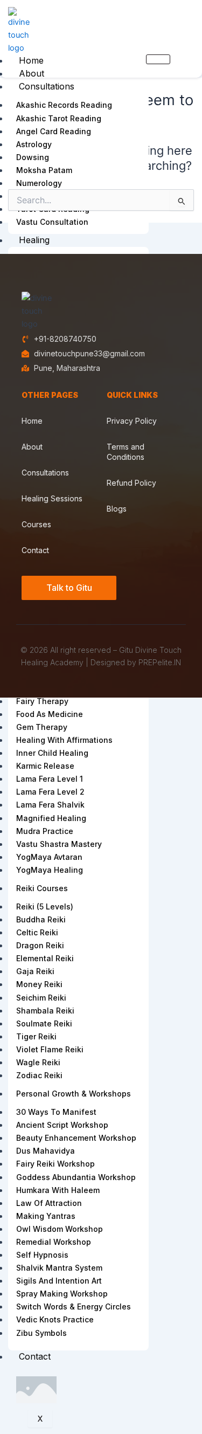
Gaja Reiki (35, 971)
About (31, 73)
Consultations (46, 86)
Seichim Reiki (41, 997)
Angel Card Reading (53, 131)
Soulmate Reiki (44, 1023)
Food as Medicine (49, 714)
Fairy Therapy (42, 701)
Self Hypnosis (42, 1254)
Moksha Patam (44, 170)
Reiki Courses (42, 888)
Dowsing (32, 157)
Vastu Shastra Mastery (59, 844)
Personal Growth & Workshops (73, 1093)
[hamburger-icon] (158, 59)
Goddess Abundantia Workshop (76, 1177)
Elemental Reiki (45, 958)
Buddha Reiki (41, 919)
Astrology (34, 144)
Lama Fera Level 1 (49, 778)
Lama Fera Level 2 (50, 791)
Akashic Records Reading (64, 104)
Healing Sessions (52, 498)
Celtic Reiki (37, 932)
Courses (36, 524)
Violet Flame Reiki (49, 1049)
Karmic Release (45, 765)
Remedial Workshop (53, 1241)
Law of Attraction (49, 1203)
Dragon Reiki (40, 945)
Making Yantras (45, 1216)
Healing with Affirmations (64, 739)
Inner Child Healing (52, 752)
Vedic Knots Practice (55, 1319)
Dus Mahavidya (45, 1150)
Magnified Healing (51, 818)
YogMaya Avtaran (49, 856)
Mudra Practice (44, 831)
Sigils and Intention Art (59, 1280)
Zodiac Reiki (39, 1075)
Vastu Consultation (52, 221)
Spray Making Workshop (62, 1293)
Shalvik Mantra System (59, 1267)
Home (31, 60)
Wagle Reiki (38, 1062)
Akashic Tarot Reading (58, 118)
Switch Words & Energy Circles (73, 1306)
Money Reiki (39, 984)
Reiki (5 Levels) (44, 906)
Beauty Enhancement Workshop (76, 1137)
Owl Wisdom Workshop (59, 1228)
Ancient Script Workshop (62, 1124)
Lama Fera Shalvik (50, 804)
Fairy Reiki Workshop (55, 1163)
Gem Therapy (41, 727)
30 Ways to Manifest (56, 1111)
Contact (35, 1356)
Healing (34, 240)
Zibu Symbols (41, 1333)
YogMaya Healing (49, 869)
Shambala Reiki (45, 1010)
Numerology (39, 183)
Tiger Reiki (36, 1036)
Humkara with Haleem (58, 1190)
